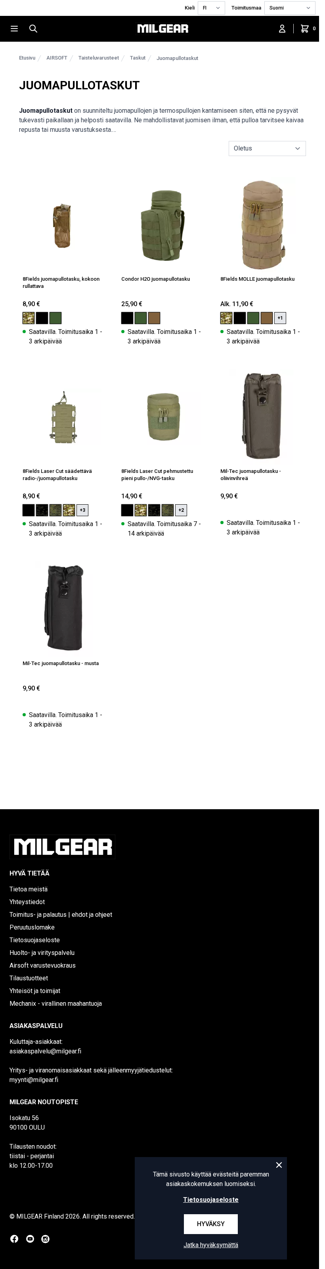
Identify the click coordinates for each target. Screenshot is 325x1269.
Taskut (137, 58)
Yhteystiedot (27, 902)
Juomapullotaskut (177, 58)
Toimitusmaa (246, 8)
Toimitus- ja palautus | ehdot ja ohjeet (61, 914)
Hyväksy (211, 1224)
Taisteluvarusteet (98, 58)
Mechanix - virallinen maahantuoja (56, 1003)
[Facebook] (14, 1239)
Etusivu (27, 58)
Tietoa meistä (29, 889)
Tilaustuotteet (29, 978)
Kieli (190, 8)
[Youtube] (30, 1239)
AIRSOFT (56, 58)
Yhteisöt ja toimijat (35, 991)
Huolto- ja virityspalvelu (42, 953)
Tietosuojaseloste (35, 940)
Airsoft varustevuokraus (43, 965)
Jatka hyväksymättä (211, 1245)
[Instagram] (45, 1239)
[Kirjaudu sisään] (282, 29)
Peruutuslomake (32, 927)
